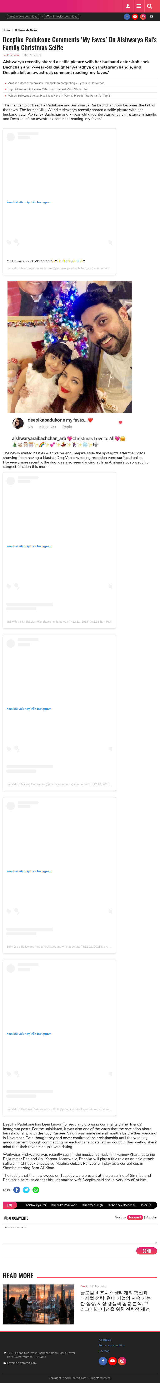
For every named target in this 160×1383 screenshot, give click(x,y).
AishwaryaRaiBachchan (36, 268)
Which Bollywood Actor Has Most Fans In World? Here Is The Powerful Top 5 (59, 96)
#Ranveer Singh (92, 1205)
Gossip (84, 1286)
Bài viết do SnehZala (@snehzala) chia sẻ (34, 621)
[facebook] (127, 17)
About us (105, 1340)
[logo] (16, 5)
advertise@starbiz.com (22, 1363)
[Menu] (139, 6)
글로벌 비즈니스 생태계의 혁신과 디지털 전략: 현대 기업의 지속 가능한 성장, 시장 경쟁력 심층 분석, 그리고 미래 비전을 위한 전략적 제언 (115, 1300)
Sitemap (104, 1351)
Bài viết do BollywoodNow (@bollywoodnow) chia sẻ (40, 946)
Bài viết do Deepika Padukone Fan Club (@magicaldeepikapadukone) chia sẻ (57, 1109)
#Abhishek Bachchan (122, 1205)
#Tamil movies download (61, 17)
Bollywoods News (26, 30)
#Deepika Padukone (64, 1205)
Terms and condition (112, 1345)
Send (146, 1251)
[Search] (149, 6)
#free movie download (23, 17)
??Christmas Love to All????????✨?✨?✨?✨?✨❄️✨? (46, 261)
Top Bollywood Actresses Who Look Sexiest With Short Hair (48, 89)
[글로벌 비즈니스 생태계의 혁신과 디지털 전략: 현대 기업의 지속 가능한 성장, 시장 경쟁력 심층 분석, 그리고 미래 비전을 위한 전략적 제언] (38, 1304)
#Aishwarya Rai (35, 1205)
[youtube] (135, 17)
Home (6, 30)
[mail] (151, 17)
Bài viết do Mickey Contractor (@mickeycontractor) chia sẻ (45, 784)
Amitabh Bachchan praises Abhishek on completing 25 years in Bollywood (56, 83)
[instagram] (143, 17)
